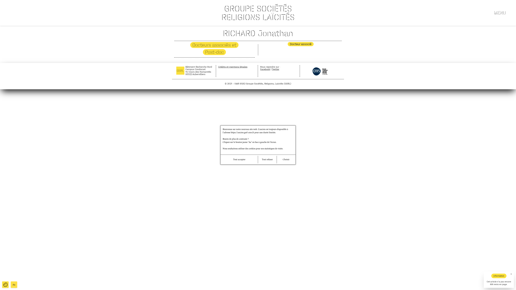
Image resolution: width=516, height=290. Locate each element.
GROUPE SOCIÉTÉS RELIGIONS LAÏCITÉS (258, 13)
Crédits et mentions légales (232, 66)
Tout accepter (239, 160)
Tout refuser (267, 160)
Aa (14, 284)
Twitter (275, 69)
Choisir (286, 160)
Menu (500, 13)
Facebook (265, 69)
